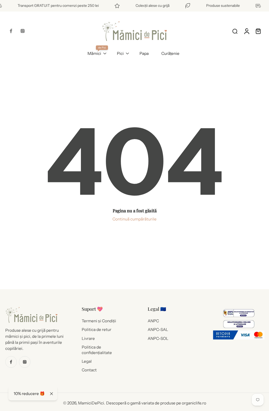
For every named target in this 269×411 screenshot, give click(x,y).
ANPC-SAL (158, 329)
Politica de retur (96, 329)
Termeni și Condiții (99, 320)
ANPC (153, 320)
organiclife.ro (194, 403)
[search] (235, 31)
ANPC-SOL (158, 338)
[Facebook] (11, 31)
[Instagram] (22, 31)
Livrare (88, 338)
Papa (144, 53)
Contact (89, 369)
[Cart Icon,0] (258, 31)
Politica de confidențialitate (97, 349)
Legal (87, 361)
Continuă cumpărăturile (134, 219)
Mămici (94, 53)
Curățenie (170, 53)
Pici (120, 53)
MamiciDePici (91, 403)
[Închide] (51, 393)
